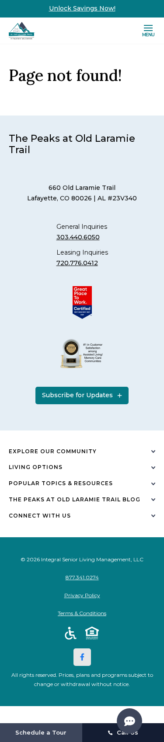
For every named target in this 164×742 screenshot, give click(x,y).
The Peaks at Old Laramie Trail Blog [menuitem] (74, 499)
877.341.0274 (82, 577)
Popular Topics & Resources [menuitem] (61, 483)
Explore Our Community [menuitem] (53, 451)
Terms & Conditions (82, 613)
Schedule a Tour (40, 732)
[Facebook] (82, 657)
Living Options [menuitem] (36, 467)
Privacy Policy (82, 595)
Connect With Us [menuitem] (40, 515)
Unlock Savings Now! (82, 8)
